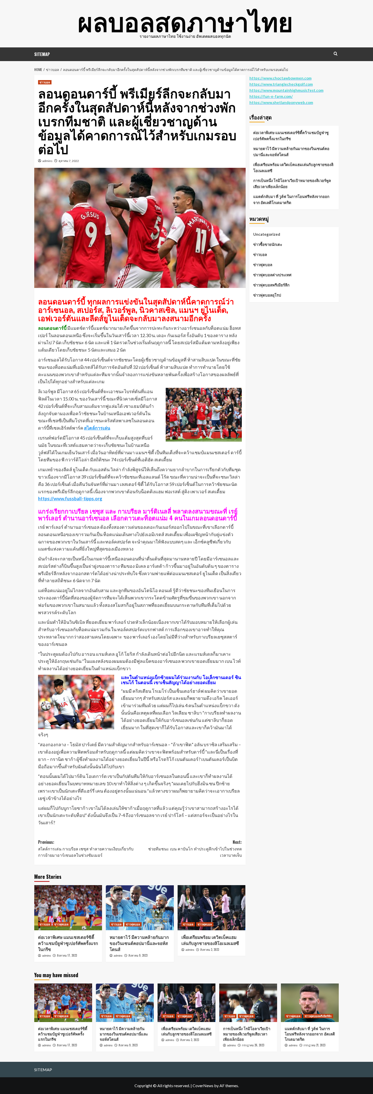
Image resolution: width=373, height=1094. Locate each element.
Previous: (85, 848)
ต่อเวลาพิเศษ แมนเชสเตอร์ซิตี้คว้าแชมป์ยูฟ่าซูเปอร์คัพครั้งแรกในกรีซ (68, 943)
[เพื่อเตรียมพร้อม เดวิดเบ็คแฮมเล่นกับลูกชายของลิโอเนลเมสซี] (211, 907)
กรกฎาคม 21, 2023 (314, 1045)
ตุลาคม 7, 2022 (69, 161)
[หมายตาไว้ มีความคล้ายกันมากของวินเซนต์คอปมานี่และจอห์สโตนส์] (140, 907)
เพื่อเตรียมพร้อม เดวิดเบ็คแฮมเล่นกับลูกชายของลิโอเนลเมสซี (210, 940)
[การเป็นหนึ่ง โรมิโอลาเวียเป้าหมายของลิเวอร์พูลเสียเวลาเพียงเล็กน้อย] (248, 1002)
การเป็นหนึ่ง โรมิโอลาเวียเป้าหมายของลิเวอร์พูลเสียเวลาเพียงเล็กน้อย (292, 183)
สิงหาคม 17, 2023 (67, 955)
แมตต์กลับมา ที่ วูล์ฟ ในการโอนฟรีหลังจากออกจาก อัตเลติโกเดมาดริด (291, 199)
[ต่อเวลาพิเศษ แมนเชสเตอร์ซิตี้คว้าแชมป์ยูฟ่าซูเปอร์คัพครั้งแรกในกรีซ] (68, 907)
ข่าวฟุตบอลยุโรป (267, 295)
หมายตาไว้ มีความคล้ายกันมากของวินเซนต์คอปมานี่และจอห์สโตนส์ (139, 943)
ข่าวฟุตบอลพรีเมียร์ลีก (271, 285)
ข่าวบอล (45, 82)
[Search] (335, 53)
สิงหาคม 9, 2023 (137, 955)
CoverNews (203, 1085)
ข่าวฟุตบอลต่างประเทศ (272, 274)
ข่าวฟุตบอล (61, 924)
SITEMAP (42, 54)
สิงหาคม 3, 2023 (209, 949)
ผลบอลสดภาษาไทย (185, 20)
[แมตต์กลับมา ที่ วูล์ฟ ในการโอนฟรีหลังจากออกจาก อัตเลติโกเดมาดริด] (310, 1002)
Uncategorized (266, 234)
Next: (195, 848)
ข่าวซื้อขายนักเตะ (267, 244)
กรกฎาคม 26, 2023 (253, 1045)
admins (47, 161)
